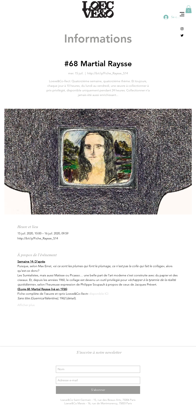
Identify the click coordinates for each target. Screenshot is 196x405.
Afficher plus (26, 305)
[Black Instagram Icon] (182, 29)
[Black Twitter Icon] (182, 35)
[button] (182, 14)
